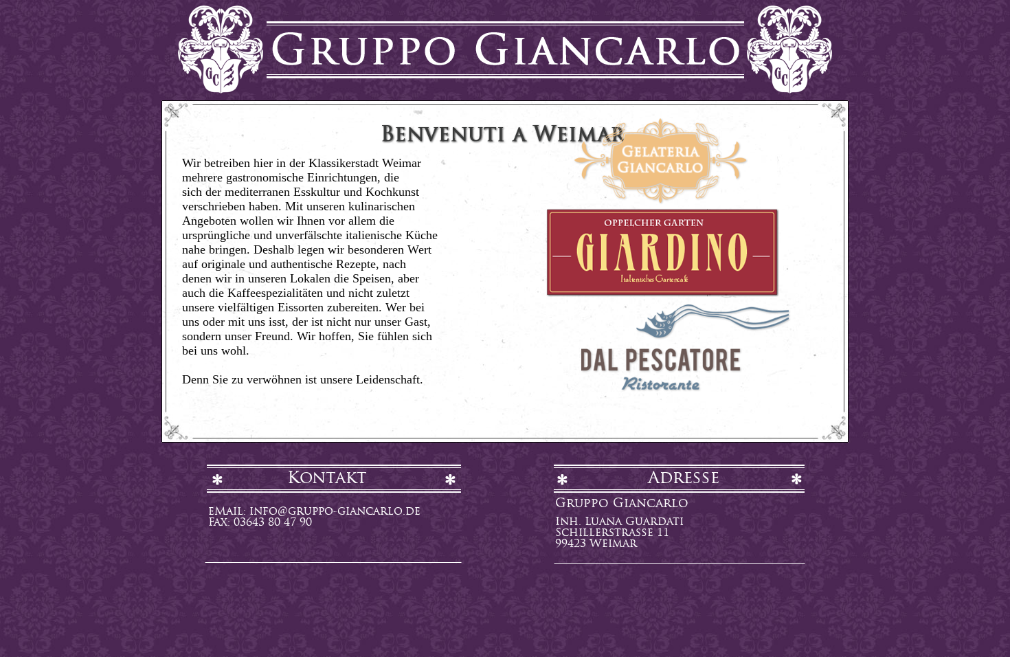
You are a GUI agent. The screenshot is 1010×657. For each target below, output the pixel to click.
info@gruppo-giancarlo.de (334, 511)
